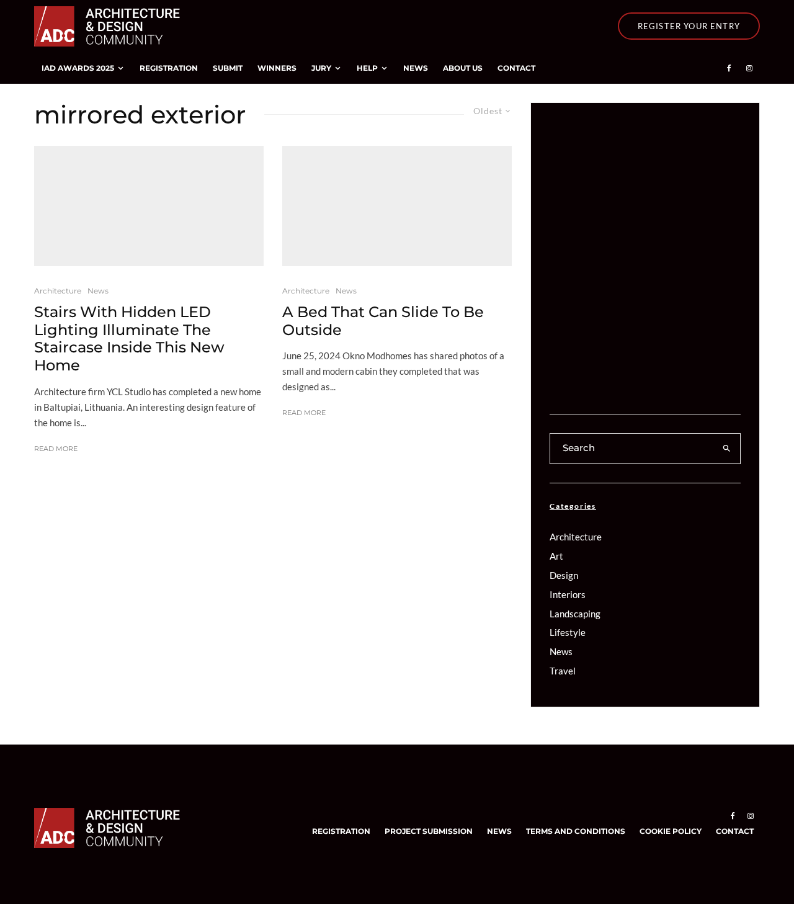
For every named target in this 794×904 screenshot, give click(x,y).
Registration (169, 68)
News (415, 68)
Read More (56, 448)
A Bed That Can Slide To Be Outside (383, 321)
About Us (463, 68)
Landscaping (575, 613)
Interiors (568, 594)
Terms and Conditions (575, 831)
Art (556, 556)
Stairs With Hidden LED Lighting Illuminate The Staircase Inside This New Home (129, 338)
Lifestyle (568, 632)
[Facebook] (729, 68)
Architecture (57, 290)
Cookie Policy (671, 831)
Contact (516, 68)
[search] (727, 448)
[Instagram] (749, 68)
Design (564, 575)
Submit (228, 68)
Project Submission (429, 831)
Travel (563, 670)
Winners (277, 68)
